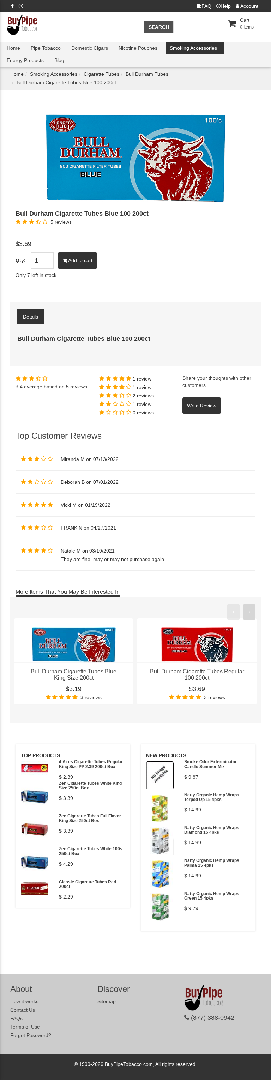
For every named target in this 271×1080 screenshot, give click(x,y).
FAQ (206, 6)
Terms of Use (25, 1027)
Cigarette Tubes (101, 74)
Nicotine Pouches (138, 48)
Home (13, 48)
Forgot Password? (30, 1035)
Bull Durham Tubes (147, 74)
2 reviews (143, 396)
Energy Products (25, 60)
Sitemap (106, 1001)
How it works (24, 1001)
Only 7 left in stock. (37, 275)
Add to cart (79, 260)
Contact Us (22, 1010)
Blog (59, 60)
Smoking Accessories (193, 48)
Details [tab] (30, 317)
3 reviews (91, 697)
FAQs (16, 1018)
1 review (142, 379)
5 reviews (61, 222)
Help (226, 6)
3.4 (19, 386)
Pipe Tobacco (46, 48)
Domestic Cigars (89, 48)
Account (248, 6)
